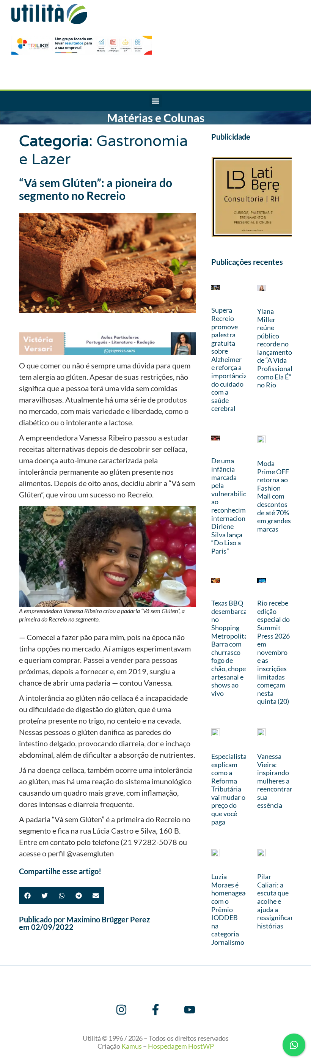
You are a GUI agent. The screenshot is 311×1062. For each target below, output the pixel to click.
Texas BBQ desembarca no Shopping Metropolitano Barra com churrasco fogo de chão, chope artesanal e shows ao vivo (233, 648)
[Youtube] (190, 1010)
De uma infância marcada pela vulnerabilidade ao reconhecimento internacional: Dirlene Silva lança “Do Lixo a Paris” (235, 505)
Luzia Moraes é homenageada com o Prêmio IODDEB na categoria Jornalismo (232, 909)
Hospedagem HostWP (181, 1046)
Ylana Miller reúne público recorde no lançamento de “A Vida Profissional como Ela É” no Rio (274, 348)
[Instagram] (121, 1010)
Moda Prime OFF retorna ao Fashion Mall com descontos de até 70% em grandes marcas (274, 496)
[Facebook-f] (155, 1010)
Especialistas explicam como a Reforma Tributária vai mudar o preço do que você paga (230, 789)
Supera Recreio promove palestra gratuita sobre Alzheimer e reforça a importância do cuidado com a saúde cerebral (229, 359)
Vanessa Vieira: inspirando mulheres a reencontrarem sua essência (279, 781)
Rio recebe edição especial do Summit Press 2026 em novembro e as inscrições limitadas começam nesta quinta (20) (273, 652)
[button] (155, 100)
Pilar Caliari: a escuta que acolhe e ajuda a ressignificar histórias (275, 901)
